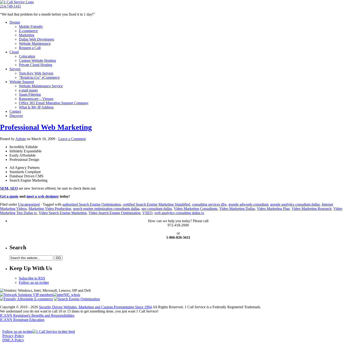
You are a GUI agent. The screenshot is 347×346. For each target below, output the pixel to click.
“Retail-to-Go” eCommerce (39, 77)
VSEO (147, 213)
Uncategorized (29, 204)
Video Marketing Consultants (195, 209)
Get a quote (9, 196)
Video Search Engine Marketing (63, 213)
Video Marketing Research (311, 209)
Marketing (26, 35)
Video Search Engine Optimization (114, 213)
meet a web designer (42, 196)
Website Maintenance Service (41, 86)
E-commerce (28, 31)
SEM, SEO (9, 188)
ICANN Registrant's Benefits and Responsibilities (37, 315)
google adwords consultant (248, 204)
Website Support (21, 82)
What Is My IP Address (36, 107)
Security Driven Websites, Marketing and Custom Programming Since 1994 (95, 307)
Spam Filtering (30, 94)
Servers (15, 69)
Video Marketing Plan (273, 209)
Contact (15, 111)
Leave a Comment (72, 139)
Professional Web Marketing (46, 127)
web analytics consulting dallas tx (179, 213)
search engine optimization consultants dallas (106, 209)
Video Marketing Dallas (237, 209)
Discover (16, 116)
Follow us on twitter (34, 282)
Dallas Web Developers (36, 39)
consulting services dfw (209, 204)
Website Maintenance (35, 44)
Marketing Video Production (50, 209)
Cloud (14, 52)
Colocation (27, 56)
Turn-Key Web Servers (36, 73)
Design (14, 22)
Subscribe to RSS (32, 278)
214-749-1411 (10, 6)
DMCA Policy (13, 340)
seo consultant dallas (156, 209)
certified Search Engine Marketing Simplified (156, 204)
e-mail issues (28, 90)
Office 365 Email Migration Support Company (54, 103)
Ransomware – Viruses (36, 99)
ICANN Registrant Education (22, 320)
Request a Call (30, 48)
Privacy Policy (13, 336)
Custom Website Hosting (37, 60)
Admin (20, 139)
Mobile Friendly (31, 27)
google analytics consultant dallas (295, 204)
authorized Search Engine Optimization (91, 204)
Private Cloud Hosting (35, 65)
